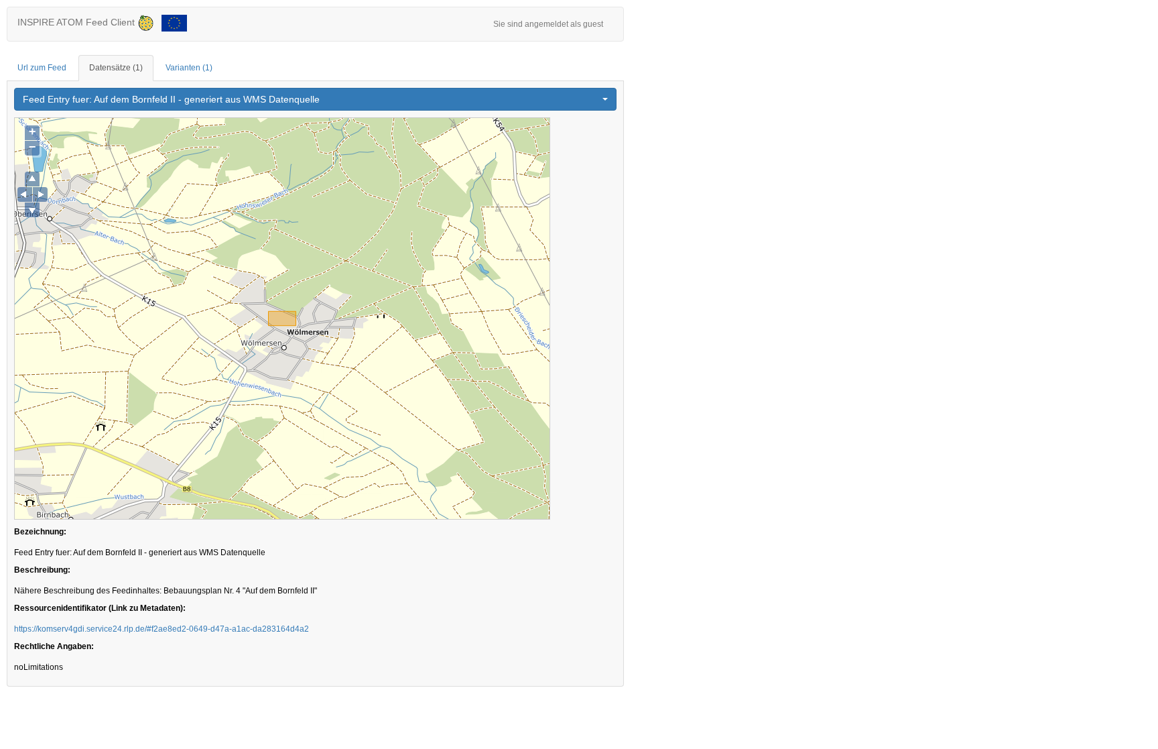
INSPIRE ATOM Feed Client (77, 22)
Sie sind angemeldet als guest (548, 24)
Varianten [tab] (189, 67)
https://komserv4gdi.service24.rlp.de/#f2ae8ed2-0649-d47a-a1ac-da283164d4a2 (161, 629)
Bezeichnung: (40, 531)
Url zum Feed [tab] (41, 67)
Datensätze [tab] (116, 67)
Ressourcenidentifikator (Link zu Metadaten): (100, 608)
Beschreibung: (42, 570)
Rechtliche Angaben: (54, 646)
